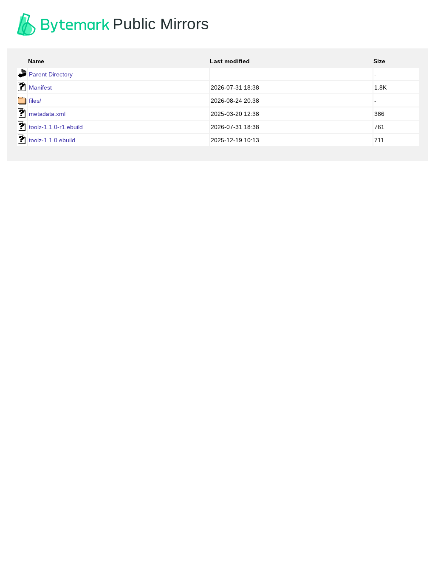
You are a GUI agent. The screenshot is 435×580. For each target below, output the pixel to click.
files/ (35, 100)
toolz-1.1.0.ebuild (52, 140)
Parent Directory (51, 74)
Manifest (40, 87)
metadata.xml (47, 113)
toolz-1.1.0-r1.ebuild (56, 127)
